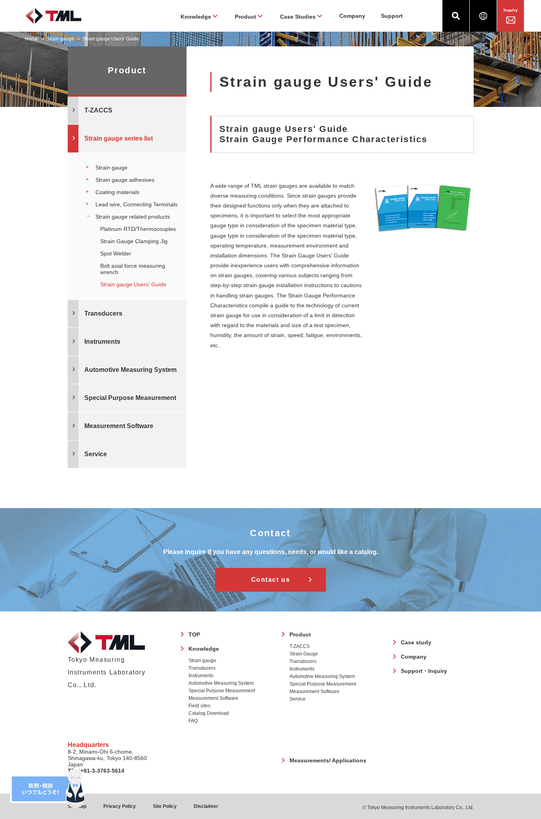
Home (31, 39)
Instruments (201, 675)
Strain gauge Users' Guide (133, 284)
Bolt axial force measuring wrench (132, 269)
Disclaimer (206, 806)
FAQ (193, 721)
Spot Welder (115, 253)
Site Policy (165, 806)
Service (298, 699)
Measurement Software (213, 698)
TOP (194, 634)
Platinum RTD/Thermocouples (138, 229)
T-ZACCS (300, 646)
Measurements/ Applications (328, 760)
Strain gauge (60, 39)
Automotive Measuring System (221, 683)
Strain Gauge (304, 654)
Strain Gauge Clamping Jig (134, 241)
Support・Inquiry (424, 671)
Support (392, 16)
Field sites (199, 706)
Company (352, 16)
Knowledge (204, 649)
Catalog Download (209, 713)
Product (300, 634)
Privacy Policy (119, 806)
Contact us (270, 579)
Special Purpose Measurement (222, 690)
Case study (416, 642)
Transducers (202, 668)
